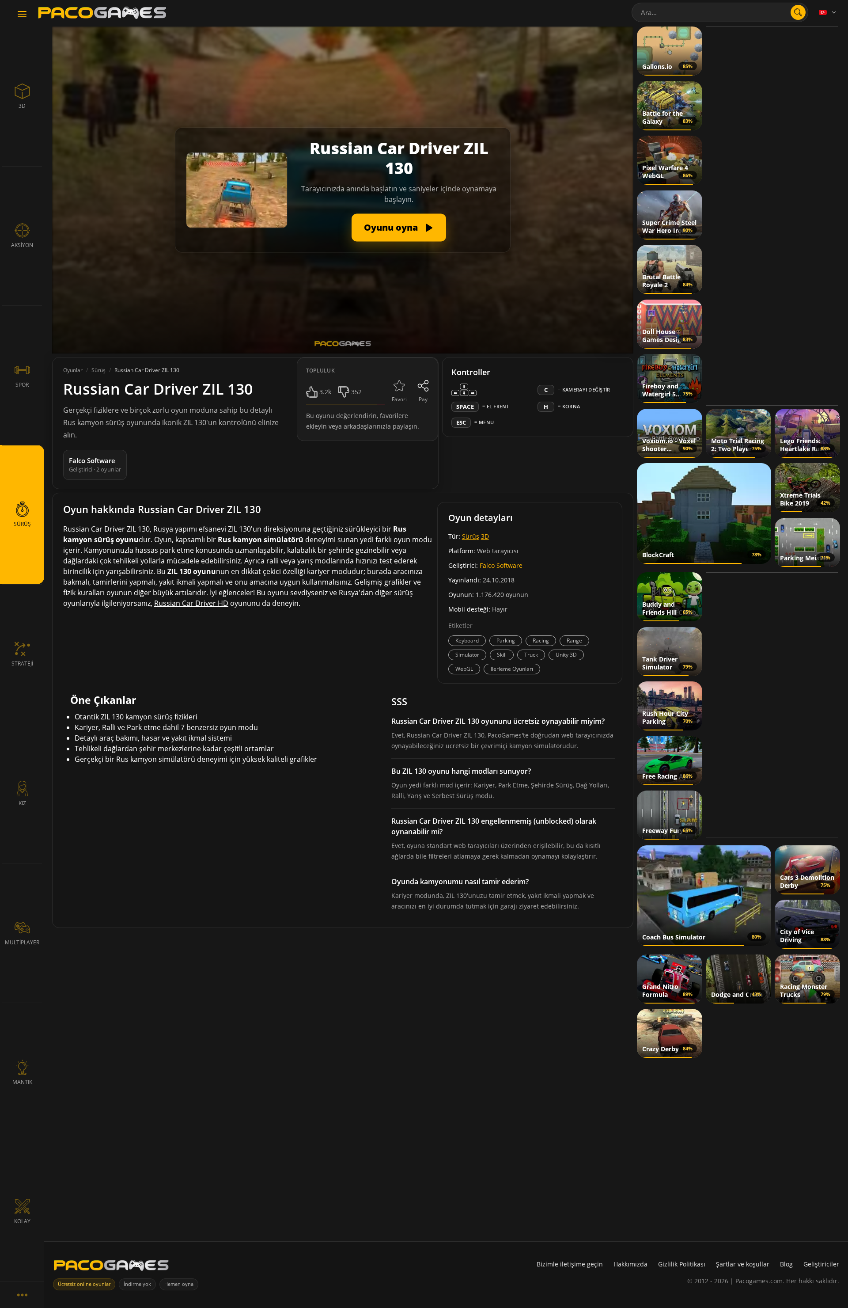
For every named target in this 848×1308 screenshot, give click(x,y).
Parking (505, 640)
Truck (531, 654)
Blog (786, 1264)
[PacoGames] (111, 1267)
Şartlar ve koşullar (742, 1264)
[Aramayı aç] (798, 12)
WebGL (464, 669)
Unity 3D (566, 654)
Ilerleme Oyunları (512, 669)
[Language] (828, 12)
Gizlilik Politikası (681, 1264)
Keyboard (467, 640)
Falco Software (501, 565)
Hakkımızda (630, 1264)
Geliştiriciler (821, 1264)
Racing (541, 640)
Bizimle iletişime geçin (570, 1264)
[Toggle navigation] (22, 14)
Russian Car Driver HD (191, 603)
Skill (502, 654)
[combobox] (720, 12)
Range (574, 640)
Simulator (467, 654)
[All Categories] (22, 1294)
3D (485, 536)
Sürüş (470, 536)
